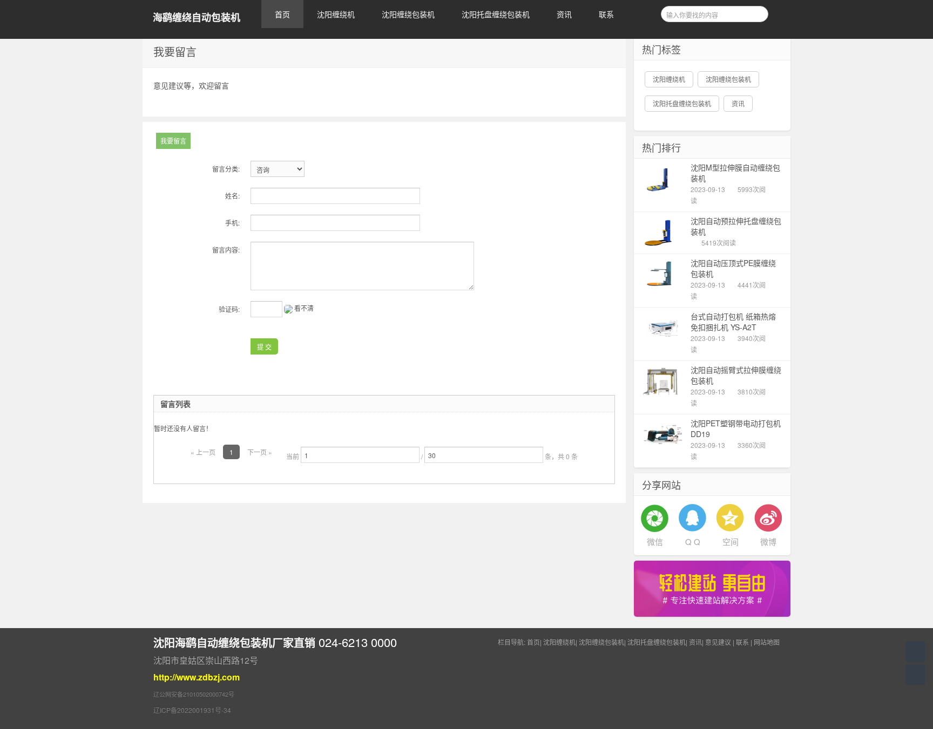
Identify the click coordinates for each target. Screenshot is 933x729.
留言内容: (226, 249)
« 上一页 (203, 452)
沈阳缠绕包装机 (408, 14)
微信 (655, 541)
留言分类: (226, 168)
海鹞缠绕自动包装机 (196, 17)
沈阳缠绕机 (336, 14)
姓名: (232, 195)
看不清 (304, 307)
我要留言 (173, 140)
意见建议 (718, 641)
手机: (232, 222)
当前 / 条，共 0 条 (432, 456)
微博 (768, 541)
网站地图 (767, 641)
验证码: (229, 309)
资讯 (564, 14)
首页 (282, 14)
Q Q (692, 541)
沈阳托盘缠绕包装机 (496, 14)
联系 (606, 14)
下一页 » (259, 452)
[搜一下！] (756, 12)
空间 (730, 541)
